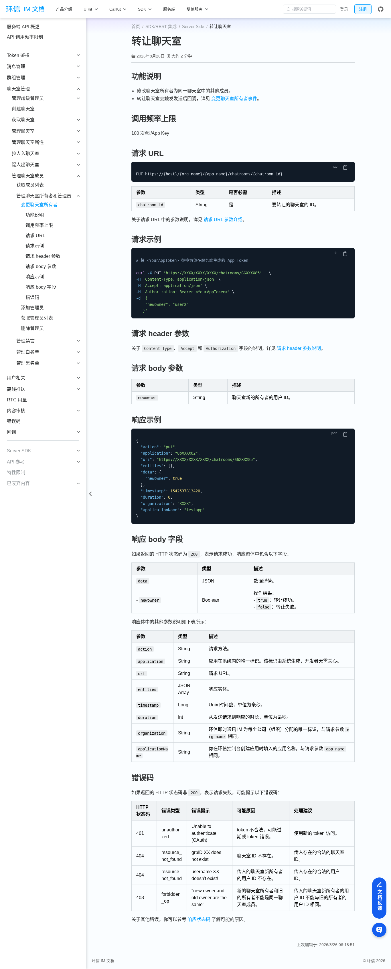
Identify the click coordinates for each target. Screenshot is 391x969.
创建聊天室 (23, 108)
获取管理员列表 (37, 318)
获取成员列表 (30, 185)
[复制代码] (345, 167)
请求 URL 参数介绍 (223, 219)
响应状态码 (198, 919)
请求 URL (35, 235)
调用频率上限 (39, 225)
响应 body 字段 (40, 287)
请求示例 (34, 245)
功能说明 (34, 215)
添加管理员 (32, 307)
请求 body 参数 (40, 266)
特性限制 (16, 472)
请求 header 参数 (42, 256)
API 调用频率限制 (25, 37)
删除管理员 (32, 328)
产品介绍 (64, 9)
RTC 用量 (17, 399)
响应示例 (34, 276)
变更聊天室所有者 (39, 204)
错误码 (32, 297)
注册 (363, 9)
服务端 (169, 9)
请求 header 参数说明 (299, 348)
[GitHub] (380, 9)
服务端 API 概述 (23, 26)
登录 (344, 9)
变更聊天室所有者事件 (234, 98)
